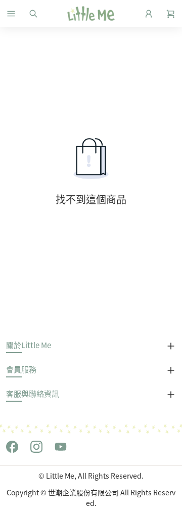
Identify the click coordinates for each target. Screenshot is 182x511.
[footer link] (12, 446)
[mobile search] (33, 13)
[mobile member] (149, 13)
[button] (11, 13)
